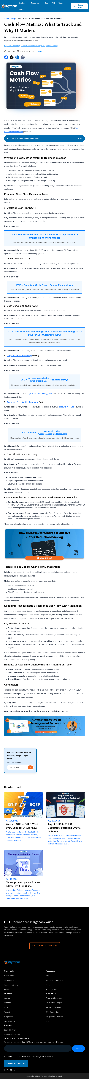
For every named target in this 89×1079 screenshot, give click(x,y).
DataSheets (9, 980)
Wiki (53, 3)
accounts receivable (67, 407)
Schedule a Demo (14, 1063)
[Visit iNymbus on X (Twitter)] (8, 1070)
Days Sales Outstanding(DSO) (39, 394)
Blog (46, 3)
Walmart (7, 998)
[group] (44, 138)
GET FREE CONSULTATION (44, 946)
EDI (47, 1021)
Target (7, 1012)
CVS (6, 1007)
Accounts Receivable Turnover (22, 402)
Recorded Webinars (54, 980)
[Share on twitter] (12, 57)
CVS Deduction (52, 1012)
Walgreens (8, 1016)
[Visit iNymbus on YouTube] (11, 1070)
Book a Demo (80, 6)
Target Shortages (53, 1007)
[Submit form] (30, 767)
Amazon (7, 1003)
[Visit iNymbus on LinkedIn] (14, 1070)
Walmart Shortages (54, 1003)
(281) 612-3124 (10, 1030)
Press (48, 985)
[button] (7, 138)
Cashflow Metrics (51, 46)
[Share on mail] (23, 57)
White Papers (10, 975)
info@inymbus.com (12, 1034)
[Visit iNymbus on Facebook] (4, 1070)
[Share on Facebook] (6, 57)
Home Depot (9, 1021)
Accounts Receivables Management (33, 46)
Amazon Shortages (54, 998)
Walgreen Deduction (54, 1016)
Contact (21, 9)
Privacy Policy (51, 989)
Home (6, 19)
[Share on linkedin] (17, 57)
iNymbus (39, 51)
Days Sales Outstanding (12, 46)
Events (7, 989)
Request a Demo (11, 985)
